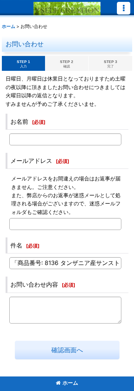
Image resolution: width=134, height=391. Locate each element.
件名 (16, 245)
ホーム (70, 382)
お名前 (19, 121)
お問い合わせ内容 (34, 284)
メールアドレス (31, 160)
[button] (123, 8)
